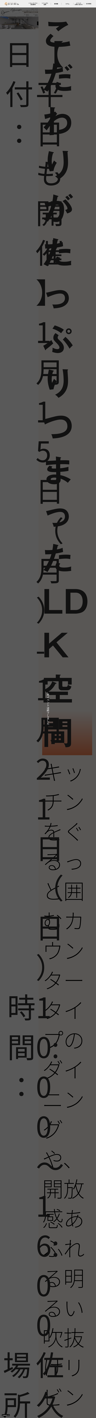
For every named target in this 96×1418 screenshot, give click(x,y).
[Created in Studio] (6, 1415)
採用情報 (88, 4)
